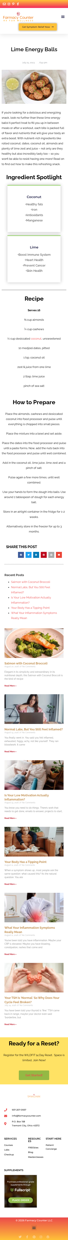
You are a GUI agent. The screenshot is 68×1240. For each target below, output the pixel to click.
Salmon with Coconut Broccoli (30, 582)
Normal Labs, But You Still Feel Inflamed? (33, 729)
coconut (36, 338)
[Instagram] (40, 1236)
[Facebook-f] (27, 1236)
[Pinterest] (34, 1236)
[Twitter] (20, 1236)
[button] (63, 16)
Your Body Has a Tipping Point (30, 607)
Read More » (10, 686)
